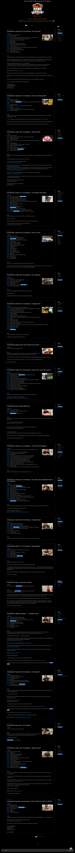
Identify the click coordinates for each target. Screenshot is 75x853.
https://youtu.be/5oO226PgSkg (13, 786)
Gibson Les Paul (60, 614)
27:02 (8, 252)
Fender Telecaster (60, 303)
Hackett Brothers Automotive (62, 618)
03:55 (8, 136)
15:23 (8, 317)
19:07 (8, 323)
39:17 (8, 257)
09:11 (8, 761)
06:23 (8, 138)
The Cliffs (59, 39)
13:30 (8, 241)
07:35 (8, 139)
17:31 (8, 685)
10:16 (8, 110)
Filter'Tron (59, 133)
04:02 (8, 237)
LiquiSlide (59, 275)
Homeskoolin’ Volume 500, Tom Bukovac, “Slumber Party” (24, 132)
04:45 (8, 678)
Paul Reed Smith (60, 236)
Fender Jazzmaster (60, 445)
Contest (59, 805)
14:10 (8, 464)
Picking (59, 481)
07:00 (8, 198)
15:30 (8, 624)
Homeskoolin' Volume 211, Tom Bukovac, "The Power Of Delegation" (27, 446)
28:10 (8, 328)
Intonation (59, 243)
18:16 (8, 322)
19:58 (8, 243)
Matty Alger (59, 370)
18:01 (18, 251)
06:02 (8, 488)
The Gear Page (60, 455)
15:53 (8, 52)
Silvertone (59, 344)
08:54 (8, 492)
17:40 (8, 242)
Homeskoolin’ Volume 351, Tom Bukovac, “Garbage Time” (24, 303)
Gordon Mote (60, 40)
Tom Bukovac (60, 134)
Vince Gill (59, 132)
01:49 (8, 374)
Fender (59, 747)
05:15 (8, 809)
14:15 (8, 388)
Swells (59, 306)
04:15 (8, 755)
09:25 (8, 493)
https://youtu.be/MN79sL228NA (13, 646)
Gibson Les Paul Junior (61, 95)
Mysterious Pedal (60, 672)
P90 (58, 97)
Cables (59, 616)
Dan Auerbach (60, 308)
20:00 (8, 207)
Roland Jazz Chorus (61, 35)
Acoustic (59, 724)
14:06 (8, 48)
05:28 (8, 454)
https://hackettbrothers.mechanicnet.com (15, 640)
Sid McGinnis (60, 196)
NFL (58, 305)
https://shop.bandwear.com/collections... (14, 423)
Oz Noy (59, 546)
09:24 (8, 309)
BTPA (58, 615)
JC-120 (59, 36)
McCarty (59, 238)
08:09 (8, 383)
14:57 (8, 497)
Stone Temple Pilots (61, 34)
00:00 (8, 99)
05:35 (8, 552)
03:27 (8, 413)
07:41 (8, 200)
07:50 (8, 554)
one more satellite (60, 139)
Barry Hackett (60, 617)
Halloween (59, 613)
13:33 (8, 463)
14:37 (8, 532)
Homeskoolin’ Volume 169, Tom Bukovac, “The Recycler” (23, 672)
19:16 (8, 533)
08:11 (8, 39)
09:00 (8, 41)
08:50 (8, 201)
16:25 (8, 767)
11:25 (8, 203)
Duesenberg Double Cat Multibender (63, 675)
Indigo (59, 457)
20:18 (8, 324)
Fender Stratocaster (61, 192)
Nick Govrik (59, 194)
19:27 (8, 500)
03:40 (8, 197)
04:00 (8, 676)
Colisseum (59, 585)
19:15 (8, 627)
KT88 (58, 586)
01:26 (8, 806)
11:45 (8, 460)
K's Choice (59, 373)
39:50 (8, 258)
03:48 (8, 453)
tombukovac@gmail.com (42, 595)
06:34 (8, 38)
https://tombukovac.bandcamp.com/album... (37, 706)
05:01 (8, 379)
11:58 (8, 385)
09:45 (8, 458)
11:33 (8, 144)
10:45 (8, 557)
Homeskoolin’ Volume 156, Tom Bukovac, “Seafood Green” (24, 748)
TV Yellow (59, 96)
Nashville (59, 523)
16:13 (8, 389)
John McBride (60, 453)
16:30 (8, 684)
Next (32, 25)
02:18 (8, 619)
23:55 (8, 150)
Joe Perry (59, 37)
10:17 (29, 458)
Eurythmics (59, 448)
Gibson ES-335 (60, 278)
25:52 (8, 249)
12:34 (8, 46)
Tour (58, 749)
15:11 (8, 49)
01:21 (8, 618)
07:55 (8, 108)
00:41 (8, 752)
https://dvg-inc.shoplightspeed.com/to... (14, 173)
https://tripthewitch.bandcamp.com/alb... (23, 712)
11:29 (8, 762)
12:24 (8, 313)
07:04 (8, 282)
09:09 (8, 140)
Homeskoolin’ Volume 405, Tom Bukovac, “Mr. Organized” (23, 275)
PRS (58, 237)
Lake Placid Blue (60, 193)
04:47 (8, 620)
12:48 (8, 145)
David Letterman (60, 195)
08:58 (8, 760)
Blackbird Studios (60, 454)
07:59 (8, 528)
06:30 (8, 679)
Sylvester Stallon (60, 307)
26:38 (8, 327)
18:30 (8, 149)
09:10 (8, 42)
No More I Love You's (61, 447)
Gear (58, 673)
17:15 (8, 466)
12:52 (8, 387)
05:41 (8, 527)
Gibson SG (59, 274)
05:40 (8, 238)
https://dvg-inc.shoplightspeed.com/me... (23, 717)
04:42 (8, 756)
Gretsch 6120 (60, 131)
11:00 (8, 384)
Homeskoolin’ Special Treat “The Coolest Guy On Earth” (23, 345)
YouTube (60, 26)
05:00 (8, 487)
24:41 (8, 247)
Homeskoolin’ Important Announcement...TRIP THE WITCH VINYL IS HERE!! (29, 801)
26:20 (8, 211)
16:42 (8, 625)
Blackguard (59, 304)
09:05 (8, 284)
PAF (58, 277)
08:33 (8, 283)
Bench (59, 234)
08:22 (8, 109)
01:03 (8, 754)
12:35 (8, 461)
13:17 (8, 766)
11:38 (8, 763)
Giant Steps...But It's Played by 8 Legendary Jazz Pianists (18, 398)
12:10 (8, 681)
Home (37, 844)
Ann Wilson (59, 748)
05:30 (8, 37)
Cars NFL (59, 620)
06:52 (8, 489)
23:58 (8, 246)
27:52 (8, 253)
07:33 (8, 106)
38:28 (8, 254)
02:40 (8, 524)
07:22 (8, 382)
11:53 (8, 530)
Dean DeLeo (59, 98)
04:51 (8, 36)
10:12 (8, 43)
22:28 (8, 244)
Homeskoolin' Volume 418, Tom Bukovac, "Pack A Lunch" (23, 232)
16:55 (8, 318)
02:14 (8, 452)
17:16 (8, 319)
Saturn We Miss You (61, 522)
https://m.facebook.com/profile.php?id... (14, 162)
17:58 (8, 499)
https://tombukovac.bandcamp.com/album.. (37, 660)
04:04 (8, 486)
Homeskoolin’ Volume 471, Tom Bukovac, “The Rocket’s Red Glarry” (27, 192)
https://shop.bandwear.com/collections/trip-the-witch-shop (18, 511)
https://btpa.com (29, 643)
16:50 (8, 147)
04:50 (8, 281)
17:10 (8, 498)
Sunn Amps (59, 584)
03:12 (8, 376)
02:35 (8, 412)
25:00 (8, 325)
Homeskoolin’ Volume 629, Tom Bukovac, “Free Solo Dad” (24, 31)
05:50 (8, 622)
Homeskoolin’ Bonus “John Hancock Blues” (19, 582)
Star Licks (59, 197)
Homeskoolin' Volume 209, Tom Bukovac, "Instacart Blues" (24, 520)
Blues (58, 202)
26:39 (8, 251)
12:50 (8, 765)
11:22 (8, 44)
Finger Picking (60, 482)
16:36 (8, 465)
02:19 (8, 100)
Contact (69, 850)
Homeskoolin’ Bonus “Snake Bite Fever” (18, 406)
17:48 (8, 320)
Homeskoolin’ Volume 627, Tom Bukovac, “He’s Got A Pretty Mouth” (26, 96)
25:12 (8, 248)
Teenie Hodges (60, 38)
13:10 (8, 47)
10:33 (8, 459)
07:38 (8, 680)
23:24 (8, 209)
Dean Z (59, 239)
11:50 (8, 494)
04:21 (8, 279)
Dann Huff (59, 244)
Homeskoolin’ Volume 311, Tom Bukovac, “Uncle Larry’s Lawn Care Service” (29, 370)
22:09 (8, 208)
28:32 (8, 329)
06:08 (8, 812)
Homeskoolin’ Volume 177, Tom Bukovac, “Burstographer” (23, 546)
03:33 (8, 377)
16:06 (8, 206)
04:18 (8, 104)
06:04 (8, 105)
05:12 (8, 757)
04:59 (8, 551)
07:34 (8, 308)
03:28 (8, 101)
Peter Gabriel (60, 456)
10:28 (8, 202)
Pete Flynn (59, 276)
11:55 (8, 312)
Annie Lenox (59, 446)
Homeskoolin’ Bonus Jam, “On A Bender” (19, 725)
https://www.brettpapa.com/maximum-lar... (15, 170)
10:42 (8, 143)
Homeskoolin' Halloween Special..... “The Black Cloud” (22, 613)
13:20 (8, 314)
